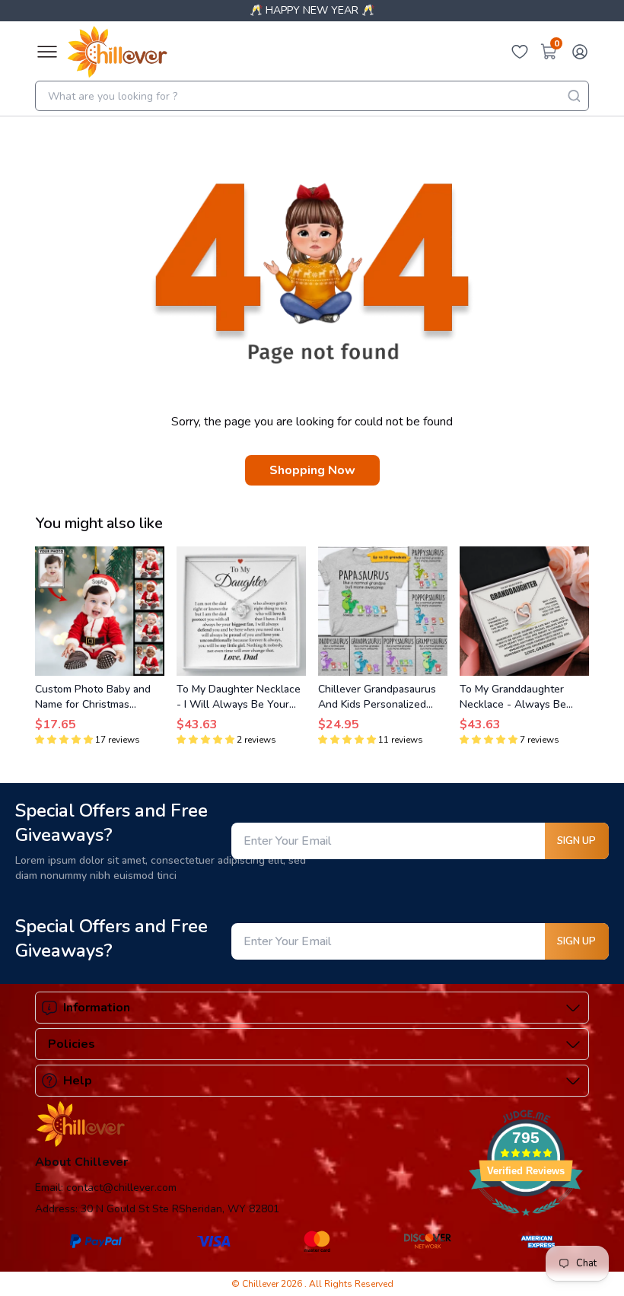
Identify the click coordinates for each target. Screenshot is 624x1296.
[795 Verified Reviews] (526, 1223)
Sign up (576, 841)
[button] (64, 740)
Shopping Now (312, 470)
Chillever (261, 1284)
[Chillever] (117, 52)
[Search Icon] (574, 96)
